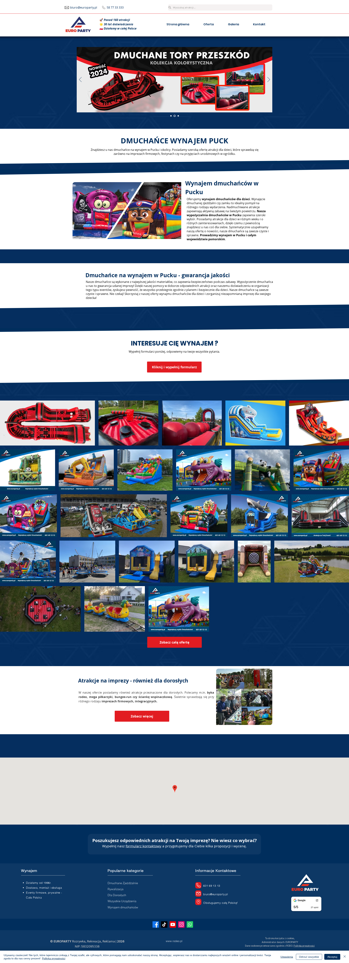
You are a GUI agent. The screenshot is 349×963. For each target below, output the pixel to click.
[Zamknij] (344, 957)
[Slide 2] (174, 116)
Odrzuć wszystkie (309, 956)
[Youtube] (173, 924)
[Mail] (198, 893)
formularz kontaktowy (143, 846)
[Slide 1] (171, 116)
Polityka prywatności (53, 958)
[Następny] (268, 80)
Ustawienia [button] (286, 956)
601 (206, 885)
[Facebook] (156, 924)
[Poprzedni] (80, 80)
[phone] (198, 885)
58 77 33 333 (115, 7)
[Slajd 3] (178, 116)
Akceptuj (332, 956)
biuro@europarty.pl (83, 7)
